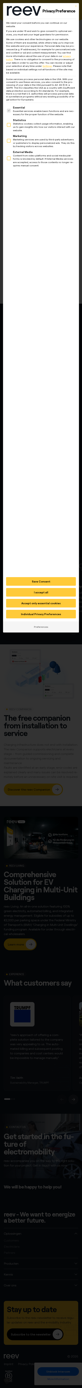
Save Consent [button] (41, 581)
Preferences (41, 626)
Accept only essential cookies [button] (41, 603)
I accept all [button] (41, 592)
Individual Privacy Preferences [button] (41, 614)
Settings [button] (47, 66)
